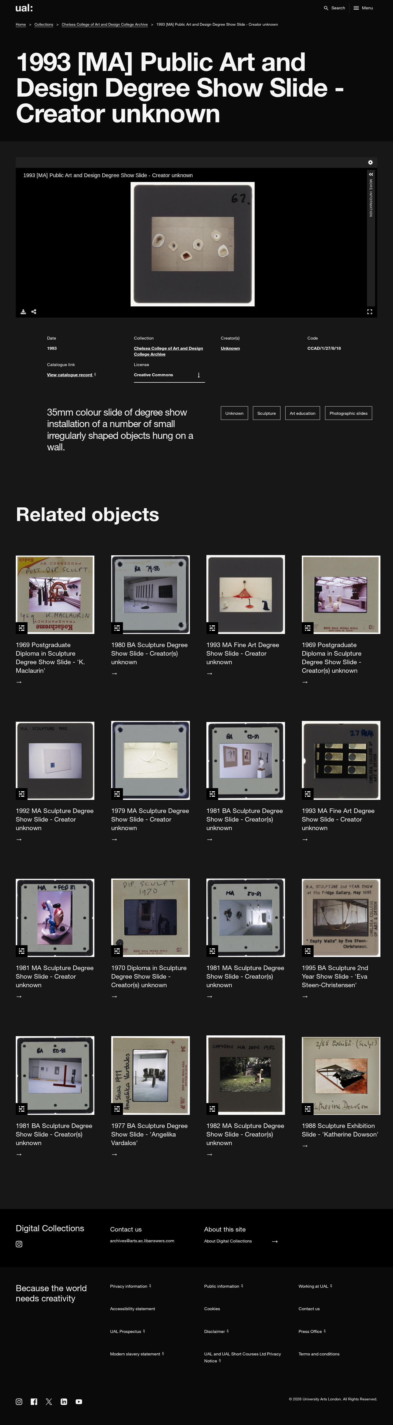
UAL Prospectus (125, 1331)
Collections (43, 24)
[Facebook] (34, 1402)
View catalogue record (70, 374)
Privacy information (128, 1286)
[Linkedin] (64, 1402)
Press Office (310, 1331)
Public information (221, 1286)
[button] (334, 8)
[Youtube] (79, 1402)
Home (21, 24)
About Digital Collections (228, 1241)
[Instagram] (19, 1244)
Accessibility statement (132, 1308)
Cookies (212, 1308)
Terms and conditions (319, 1353)
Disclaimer (214, 1331)
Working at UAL (313, 1286)
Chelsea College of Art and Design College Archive (105, 24)
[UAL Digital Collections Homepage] (24, 8)
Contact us (309, 1308)
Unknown (230, 348)
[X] (49, 1402)
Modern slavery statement (135, 1353)
